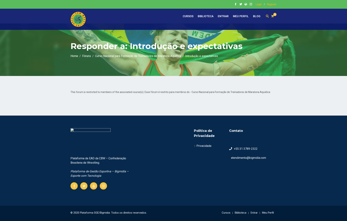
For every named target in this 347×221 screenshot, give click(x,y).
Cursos (188, 16)
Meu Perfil (241, 16)
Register (272, 4)
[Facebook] (74, 186)
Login (259, 4)
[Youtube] (93, 186)
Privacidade (203, 146)
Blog (256, 16)
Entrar (223, 16)
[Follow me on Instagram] (251, 4)
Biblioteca (205, 16)
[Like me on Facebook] (235, 4)
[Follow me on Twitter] (240, 4)
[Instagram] (103, 186)
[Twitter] (83, 186)
